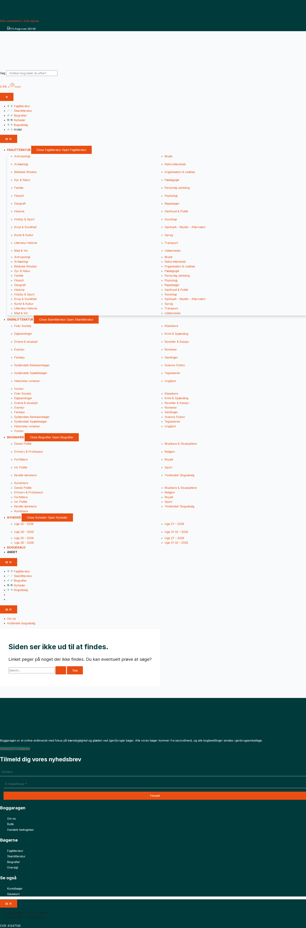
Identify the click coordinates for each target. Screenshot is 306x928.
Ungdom (170, 381)
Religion (170, 451)
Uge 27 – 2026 (174, 524)
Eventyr (19, 349)
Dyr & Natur (22, 180)
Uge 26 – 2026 (24, 532)
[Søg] (63, 74)
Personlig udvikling (177, 187)
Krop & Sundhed (25, 227)
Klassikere (171, 326)
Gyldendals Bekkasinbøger (32, 365)
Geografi (20, 203)
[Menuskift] (6, 97)
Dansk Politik (23, 443)
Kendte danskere (25, 475)
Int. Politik (20, 467)
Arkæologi (21, 164)
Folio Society (22, 326)
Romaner (171, 349)
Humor (19, 389)
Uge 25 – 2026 (24, 524)
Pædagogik (172, 180)
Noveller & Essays (177, 341)
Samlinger (171, 357)
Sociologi (171, 219)
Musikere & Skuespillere (181, 443)
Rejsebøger (172, 203)
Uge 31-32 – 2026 (176, 532)
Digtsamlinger (23, 333)
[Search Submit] (60, 670)
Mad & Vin (21, 250)
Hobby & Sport (24, 219)
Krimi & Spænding (176, 333)
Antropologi (22, 156)
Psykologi (171, 195)
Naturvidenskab (175, 164)
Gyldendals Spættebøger (30, 373)
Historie (19, 211)
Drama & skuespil (26, 341)
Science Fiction (175, 365)
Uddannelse (172, 250)
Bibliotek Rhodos (25, 172)
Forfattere (21, 459)
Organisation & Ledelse (180, 172)
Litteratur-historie (25, 243)
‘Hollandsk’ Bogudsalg (179, 475)
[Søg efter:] (37, 670)
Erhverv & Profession (28, 451)
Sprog (169, 235)
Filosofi (19, 195)
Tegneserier (172, 373)
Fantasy (19, 357)
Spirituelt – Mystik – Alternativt (185, 227)
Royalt (169, 459)
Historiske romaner (27, 381)
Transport (171, 243)
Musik (168, 156)
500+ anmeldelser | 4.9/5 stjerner (19, 20)
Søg (2, 73)
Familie (18, 187)
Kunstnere (21, 483)
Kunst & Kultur (23, 235)
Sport (168, 467)
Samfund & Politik (176, 211)
